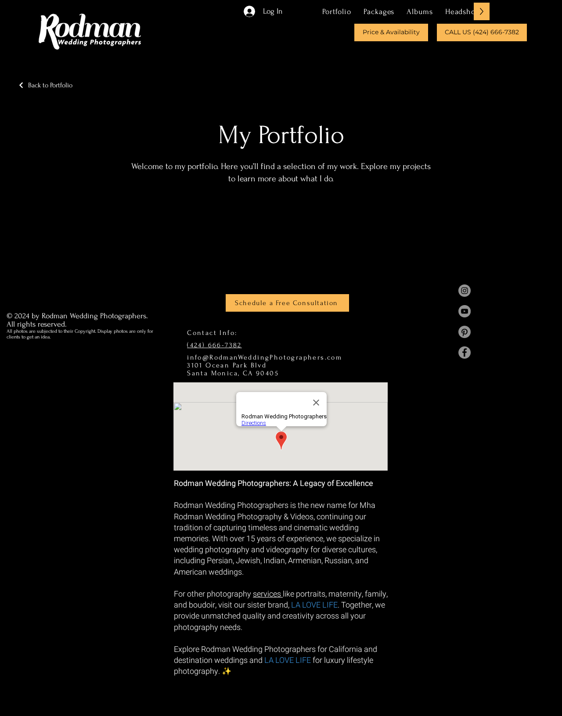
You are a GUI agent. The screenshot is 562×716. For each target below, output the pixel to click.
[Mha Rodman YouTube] (464, 311)
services (268, 594)
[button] (379, 11)
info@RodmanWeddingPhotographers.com (264, 357)
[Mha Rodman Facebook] (464, 352)
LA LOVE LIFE (314, 605)
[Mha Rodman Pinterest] (464, 332)
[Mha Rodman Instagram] (464, 290)
